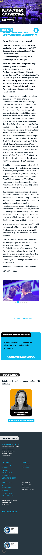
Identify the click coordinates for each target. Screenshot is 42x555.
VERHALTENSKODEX (9, 478)
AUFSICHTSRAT (7, 493)
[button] (15, 302)
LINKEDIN (25, 462)
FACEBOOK (25, 468)
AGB (3, 485)
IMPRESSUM (6, 488)
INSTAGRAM (26, 465)
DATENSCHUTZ (7, 483)
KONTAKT (5, 468)
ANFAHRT (5, 490)
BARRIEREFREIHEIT (8, 496)
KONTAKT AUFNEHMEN (21, 420)
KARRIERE (5, 470)
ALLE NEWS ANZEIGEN (21, 318)
